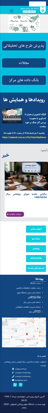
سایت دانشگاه (35, 283)
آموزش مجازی (36, 229)
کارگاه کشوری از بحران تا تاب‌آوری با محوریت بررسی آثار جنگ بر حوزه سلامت (35, 120)
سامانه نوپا (36, 238)
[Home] (32, 9)
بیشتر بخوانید (15, 214)
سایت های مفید (35, 312)
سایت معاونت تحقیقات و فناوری (28, 288)
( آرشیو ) (44, 150)
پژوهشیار (36, 248)
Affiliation (36, 258)
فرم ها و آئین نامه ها (36, 268)
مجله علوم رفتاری (34, 297)
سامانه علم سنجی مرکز (32, 302)
